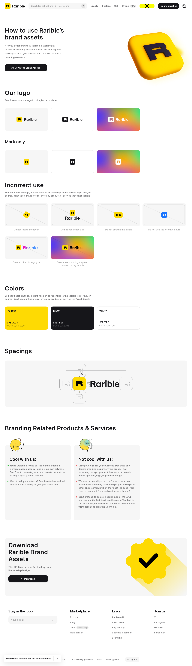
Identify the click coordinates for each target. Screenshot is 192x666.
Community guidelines (82, 659)
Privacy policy (112, 659)
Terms (100, 659)
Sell (116, 6)
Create (95, 6)
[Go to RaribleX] (147, 6)
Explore (106, 6)
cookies (23, 658)
